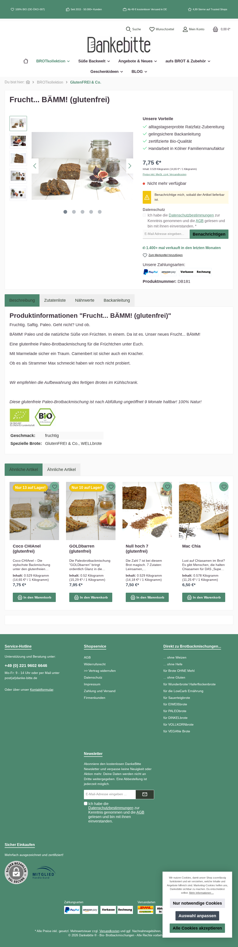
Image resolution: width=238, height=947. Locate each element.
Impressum (92, 684)
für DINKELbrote (175, 718)
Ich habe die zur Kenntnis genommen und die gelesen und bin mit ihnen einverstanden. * (186, 220)
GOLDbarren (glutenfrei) (81, 549)
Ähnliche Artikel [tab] (23, 469)
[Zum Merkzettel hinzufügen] (54, 486)
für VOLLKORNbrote (178, 724)
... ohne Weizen (174, 657)
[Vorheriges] (35, 165)
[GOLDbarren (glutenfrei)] (91, 511)
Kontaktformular (41, 689)
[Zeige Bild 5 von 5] (100, 212)
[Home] (27, 61)
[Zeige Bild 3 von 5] (82, 212)
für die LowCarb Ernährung (183, 691)
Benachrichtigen (209, 234)
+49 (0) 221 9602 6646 (26, 665)
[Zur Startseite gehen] (119, 45)
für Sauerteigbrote (176, 698)
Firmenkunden (94, 698)
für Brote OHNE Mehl (179, 671)
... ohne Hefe (172, 664)
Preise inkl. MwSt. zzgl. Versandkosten (164, 174)
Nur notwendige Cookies (197, 903)
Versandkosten (109, 931)
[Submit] (145, 794)
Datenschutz (93, 677)
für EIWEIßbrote (175, 704)
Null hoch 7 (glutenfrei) (137, 549)
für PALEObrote (174, 711)
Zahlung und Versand (100, 691)
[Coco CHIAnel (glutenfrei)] (34, 511)
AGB (200, 221)
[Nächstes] (129, 165)
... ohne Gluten (174, 677)
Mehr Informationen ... (201, 892)
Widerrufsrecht (95, 664)
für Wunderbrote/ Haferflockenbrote (189, 684)
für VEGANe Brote (176, 731)
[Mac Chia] (203, 511)
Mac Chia (191, 546)
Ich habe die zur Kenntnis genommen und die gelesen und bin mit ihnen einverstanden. (116, 812)
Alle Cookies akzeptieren (197, 928)
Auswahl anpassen (197, 915)
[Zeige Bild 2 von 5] (74, 212)
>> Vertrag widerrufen (100, 671)
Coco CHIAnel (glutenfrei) (27, 549)
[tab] (22, 300)
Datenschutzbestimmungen (191, 215)
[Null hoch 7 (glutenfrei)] (147, 511)
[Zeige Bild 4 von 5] (91, 212)
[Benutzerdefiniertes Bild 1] (44, 872)
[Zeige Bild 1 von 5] (65, 212)
